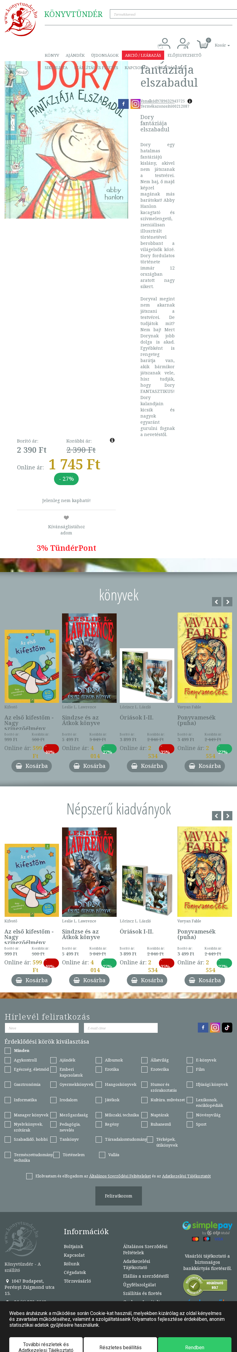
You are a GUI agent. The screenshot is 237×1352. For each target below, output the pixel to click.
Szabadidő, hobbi (31, 1139)
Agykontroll (25, 1060)
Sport (201, 1124)
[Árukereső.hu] (205, 1287)
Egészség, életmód (31, 1069)
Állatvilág (160, 1060)
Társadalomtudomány (126, 1139)
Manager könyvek (31, 1115)
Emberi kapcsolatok (71, 1072)
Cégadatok (75, 1272)
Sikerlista (56, 67)
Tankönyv (69, 1139)
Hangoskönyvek (120, 1084)
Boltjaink (73, 1246)
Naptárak (160, 1115)
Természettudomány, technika (33, 1157)
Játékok (112, 1100)
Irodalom (68, 1100)
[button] (215, 42)
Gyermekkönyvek (77, 1084)
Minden (21, 1050)
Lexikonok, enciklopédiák (209, 1102)
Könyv (52, 55)
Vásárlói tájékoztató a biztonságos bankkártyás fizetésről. (207, 1262)
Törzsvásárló (170, 67)
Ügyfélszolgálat (139, 1285)
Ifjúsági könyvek (212, 1084)
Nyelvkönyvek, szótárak (28, 1127)
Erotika (112, 1069)
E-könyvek (206, 1060)
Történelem (74, 1154)
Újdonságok (104, 55)
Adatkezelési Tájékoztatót (186, 1176)
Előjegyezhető (185, 55)
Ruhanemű (161, 1124)
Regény (112, 1124)
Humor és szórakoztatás (164, 1087)
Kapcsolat (136, 67)
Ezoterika (160, 1069)
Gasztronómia (27, 1084)
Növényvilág (208, 1115)
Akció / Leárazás (143, 55)
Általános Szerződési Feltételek (145, 1249)
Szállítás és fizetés (96, 67)
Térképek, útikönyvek (167, 1142)
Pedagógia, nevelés (70, 1127)
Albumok (114, 1060)
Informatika (25, 1100)
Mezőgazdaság (74, 1115)
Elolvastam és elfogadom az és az (123, 1176)
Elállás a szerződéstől (146, 1276)
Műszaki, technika (122, 1115)
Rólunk (71, 1264)
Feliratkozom (118, 1196)
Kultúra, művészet (168, 1100)
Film (200, 1069)
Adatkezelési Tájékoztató (136, 1264)
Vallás (113, 1154)
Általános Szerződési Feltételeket (120, 1176)
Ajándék (75, 55)
